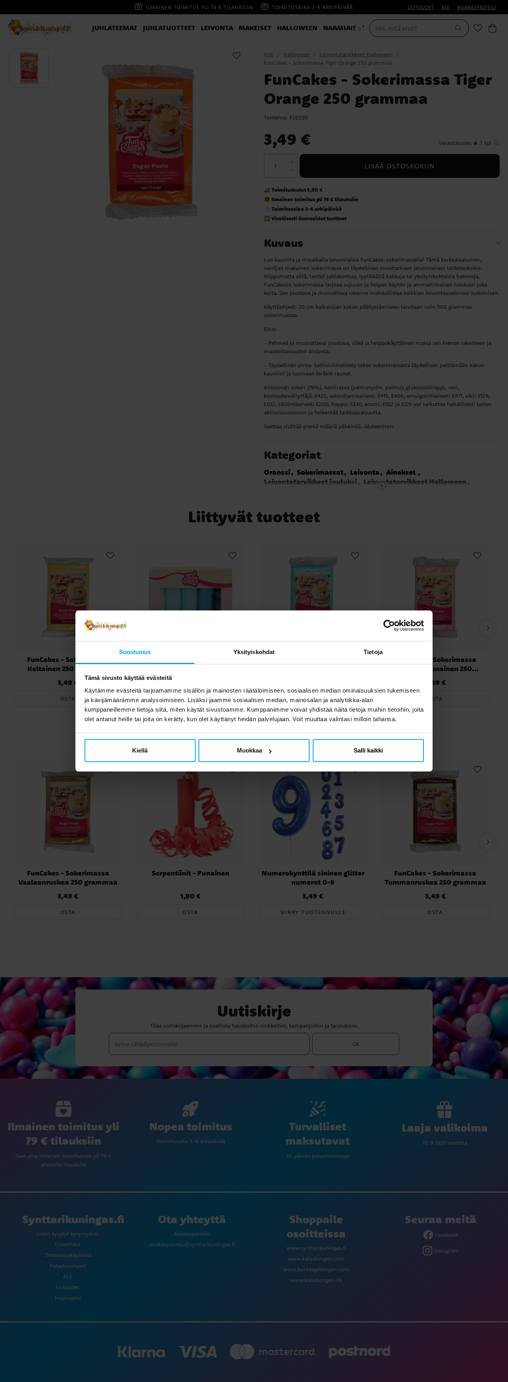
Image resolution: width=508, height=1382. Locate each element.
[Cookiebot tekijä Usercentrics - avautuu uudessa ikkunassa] (389, 626)
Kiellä (140, 750)
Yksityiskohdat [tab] (254, 652)
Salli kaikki (368, 750)
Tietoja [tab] (373, 652)
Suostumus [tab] (135, 652)
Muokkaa (249, 750)
